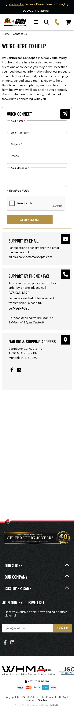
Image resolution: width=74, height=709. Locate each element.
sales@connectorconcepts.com (30, 257)
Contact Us (16, 4)
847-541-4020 (19, 292)
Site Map (43, 700)
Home (6, 34)
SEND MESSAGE (29, 219)
